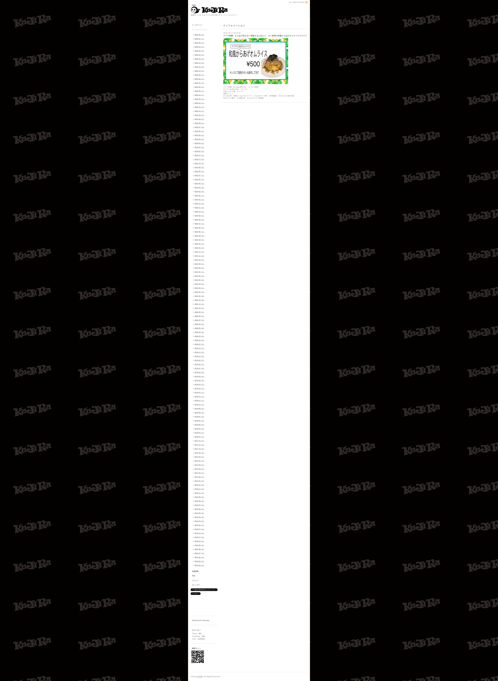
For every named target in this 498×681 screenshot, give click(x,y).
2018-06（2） (200, 420)
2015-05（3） (200, 561)
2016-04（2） (200, 517)
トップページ (197, 25)
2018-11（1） (200, 400)
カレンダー (196, 585)
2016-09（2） (200, 497)
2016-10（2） (200, 493)
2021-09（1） (200, 264)
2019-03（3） (200, 384)
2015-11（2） (200, 537)
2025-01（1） (200, 107)
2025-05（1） (200, 91)
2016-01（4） (200, 529)
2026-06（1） (200, 43)
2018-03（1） (200, 432)
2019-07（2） (200, 368)
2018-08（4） (200, 412)
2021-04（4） (200, 284)
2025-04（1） (200, 95)
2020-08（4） (200, 316)
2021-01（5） (200, 296)
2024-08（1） (200, 123)
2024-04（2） (200, 139)
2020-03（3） (200, 336)
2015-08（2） (200, 549)
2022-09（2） (200, 215)
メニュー (195, 580)
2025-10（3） (200, 71)
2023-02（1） (200, 195)
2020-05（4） (200, 328)
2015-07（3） (200, 553)
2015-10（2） (200, 541)
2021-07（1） (200, 272)
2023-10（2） (200, 163)
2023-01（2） (200, 199)
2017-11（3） (200, 445)
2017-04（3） (200, 469)
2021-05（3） (200, 280)
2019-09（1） (200, 360)
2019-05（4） (200, 376)
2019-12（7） (200, 348)
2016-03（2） (200, 521)
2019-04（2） (200, 380)
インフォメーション (199, 29)
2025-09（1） (200, 75)
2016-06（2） (200, 509)
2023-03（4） (200, 191)
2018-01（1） (200, 436)
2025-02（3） (200, 103)
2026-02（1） (200, 55)
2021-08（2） (200, 268)
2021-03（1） (200, 288)
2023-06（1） (200, 179)
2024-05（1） (200, 135)
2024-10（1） (200, 115)
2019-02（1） (200, 388)
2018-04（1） (200, 428)
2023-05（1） (200, 183)
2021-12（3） (200, 252)
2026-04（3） (200, 47)
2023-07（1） (200, 175)
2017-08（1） (200, 457)
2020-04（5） (200, 332)
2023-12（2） (200, 155)
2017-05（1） (200, 465)
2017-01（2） (200, 481)
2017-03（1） (200, 473)
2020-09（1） (200, 312)
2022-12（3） (200, 203)
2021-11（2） (200, 256)
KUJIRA (200, 676)
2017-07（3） (200, 461)
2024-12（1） (200, 111)
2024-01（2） (200, 151)
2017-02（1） (200, 477)
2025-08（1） (200, 79)
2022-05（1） (200, 231)
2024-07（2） (200, 127)
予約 (193, 576)
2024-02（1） (200, 147)
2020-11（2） (200, 304)
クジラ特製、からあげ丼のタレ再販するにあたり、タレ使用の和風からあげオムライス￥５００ (265, 36)
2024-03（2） (200, 143)
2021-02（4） (200, 292)
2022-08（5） (200, 219)
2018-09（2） (200, 408)
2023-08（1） (200, 171)
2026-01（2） (200, 59)
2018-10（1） (200, 404)
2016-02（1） (200, 525)
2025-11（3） (200, 67)
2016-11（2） (200, 489)
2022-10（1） (200, 211)
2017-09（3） (200, 453)
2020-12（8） (200, 300)
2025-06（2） (200, 87)
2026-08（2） (200, 35)
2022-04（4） (200, 236)
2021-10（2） (200, 260)
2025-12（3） (200, 63)
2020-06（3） (200, 324)
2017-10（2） (200, 449)
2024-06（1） (200, 131)
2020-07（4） (200, 320)
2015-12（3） (200, 533)
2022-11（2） (200, 207)
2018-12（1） (200, 396)
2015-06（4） (200, 557)
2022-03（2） (200, 240)
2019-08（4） (200, 364)
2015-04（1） (200, 565)
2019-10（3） (200, 356)
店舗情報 (195, 571)
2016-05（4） (200, 513)
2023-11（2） (200, 159)
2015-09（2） (200, 545)
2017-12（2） (200, 441)
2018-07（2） (200, 416)
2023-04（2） (200, 187)
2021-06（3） (200, 276)
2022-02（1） (200, 244)
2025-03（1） (200, 99)
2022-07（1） (200, 223)
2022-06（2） (200, 227)
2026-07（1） (200, 39)
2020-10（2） (200, 308)
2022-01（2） (200, 248)
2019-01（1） (200, 392)
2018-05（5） (200, 424)
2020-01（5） (200, 344)
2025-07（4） (200, 83)
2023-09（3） (200, 167)
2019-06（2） (200, 372)
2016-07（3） (200, 505)
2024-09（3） (200, 119)
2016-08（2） (200, 501)
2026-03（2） (200, 51)
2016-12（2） (200, 485)
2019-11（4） (200, 352)
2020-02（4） (200, 340)
